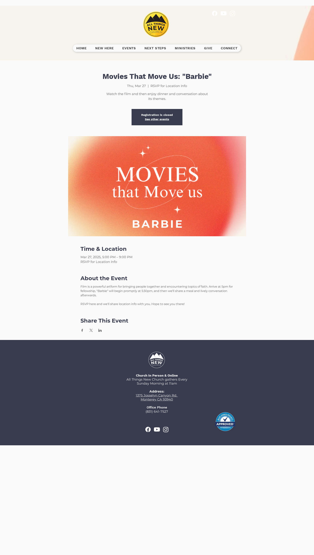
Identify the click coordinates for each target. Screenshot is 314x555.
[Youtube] (223, 13)
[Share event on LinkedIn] (100, 330)
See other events (157, 119)
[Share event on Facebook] (82, 330)
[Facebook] (214, 13)
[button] (104, 48)
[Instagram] (232, 13)
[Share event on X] (91, 330)
